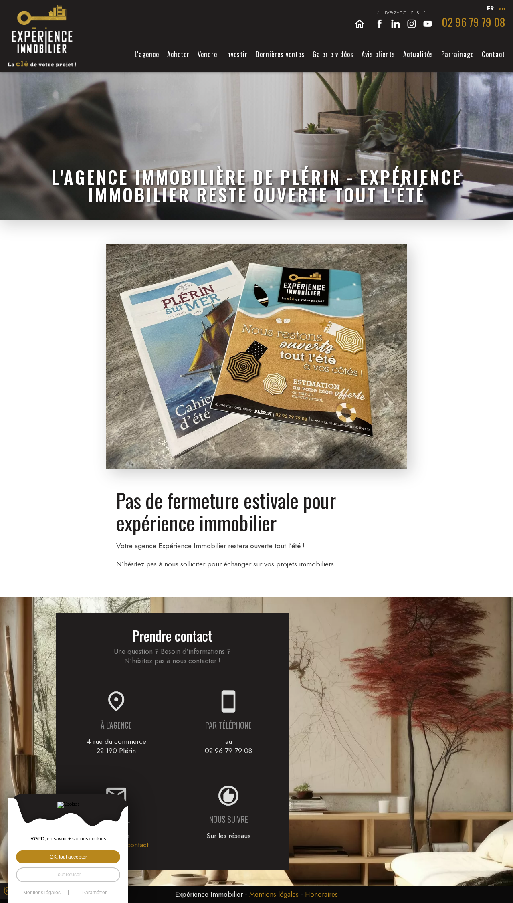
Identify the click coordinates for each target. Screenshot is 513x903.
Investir (236, 54)
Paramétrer (94, 892)
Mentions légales (274, 894)
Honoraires (321, 894)
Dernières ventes (280, 54)
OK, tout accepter (68, 857)
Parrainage (457, 54)
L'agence (147, 54)
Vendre (207, 54)
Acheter (178, 54)
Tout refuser (68, 874)
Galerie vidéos (333, 54)
